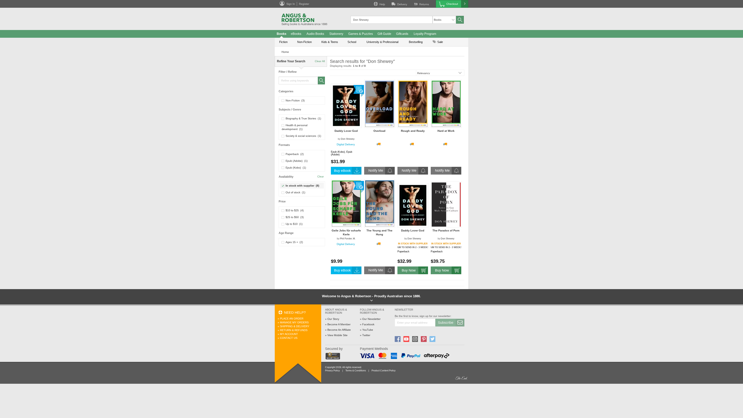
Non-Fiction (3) (294, 100)
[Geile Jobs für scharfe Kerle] (346, 203)
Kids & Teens (329, 42)
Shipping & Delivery (294, 326)
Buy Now (409, 270)
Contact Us (288, 337)
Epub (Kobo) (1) (295, 167)
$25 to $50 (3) (294, 217)
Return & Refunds (293, 330)
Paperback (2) (294, 154)
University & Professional (382, 42)
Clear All (320, 61)
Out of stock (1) (294, 192)
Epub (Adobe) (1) (296, 160)
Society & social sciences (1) (302, 135)
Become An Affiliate (339, 329)
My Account (289, 334)
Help (382, 4)
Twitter (366, 335)
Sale (440, 42)
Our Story (333, 318)
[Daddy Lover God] (346, 105)
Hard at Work (446, 130)
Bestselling (416, 42)
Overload (379, 130)
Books (281, 33)
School (352, 42)
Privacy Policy (332, 370)
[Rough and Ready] (412, 103)
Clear (320, 176)
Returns (424, 4)
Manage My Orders (294, 322)
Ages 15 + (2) (293, 242)
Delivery (402, 4)
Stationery (336, 33)
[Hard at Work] (446, 103)
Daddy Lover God (346, 130)
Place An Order (291, 318)
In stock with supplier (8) (301, 185)
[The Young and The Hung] (379, 203)
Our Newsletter (371, 318)
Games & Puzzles (360, 33)
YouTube (367, 329)
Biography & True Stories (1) (302, 118)
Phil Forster (346, 238)
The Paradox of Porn (446, 230)
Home (285, 51)
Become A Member (339, 324)
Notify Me (375, 170)
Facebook (368, 324)
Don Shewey (347, 139)
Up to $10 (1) (293, 223)
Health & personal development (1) (294, 127)
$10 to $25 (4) (294, 210)
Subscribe (445, 323)
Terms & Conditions (355, 370)
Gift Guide (384, 33)
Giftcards (402, 33)
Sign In (290, 3)
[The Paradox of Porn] (446, 204)
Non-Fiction (304, 42)
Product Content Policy (383, 370)
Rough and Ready (413, 130)
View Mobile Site (337, 335)
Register (304, 3)
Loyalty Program (425, 33)
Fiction (283, 42)
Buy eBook (342, 171)
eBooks (296, 33)
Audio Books (315, 33)
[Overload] (379, 103)
